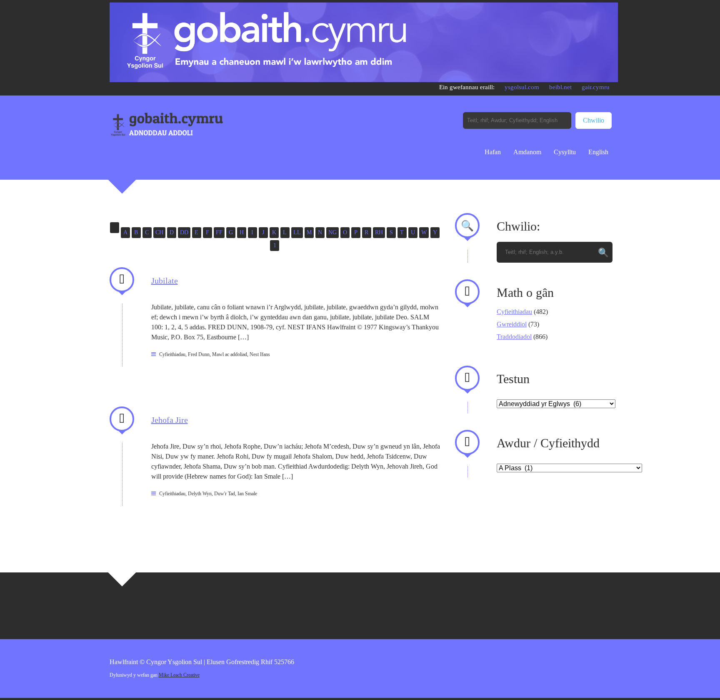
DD (184, 232)
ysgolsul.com (522, 87)
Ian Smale (247, 494)
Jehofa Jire (169, 419)
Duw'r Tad (224, 494)
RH (379, 232)
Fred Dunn (199, 354)
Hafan (493, 152)
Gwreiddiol (512, 324)
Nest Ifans (260, 354)
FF (219, 232)
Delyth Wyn (200, 494)
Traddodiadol (514, 336)
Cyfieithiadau (172, 354)
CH (159, 232)
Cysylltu (565, 152)
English (598, 152)
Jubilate (164, 280)
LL (297, 232)
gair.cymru (596, 87)
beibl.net (560, 87)
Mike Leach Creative (179, 675)
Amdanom (527, 152)
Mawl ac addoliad (229, 354)
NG (332, 232)
